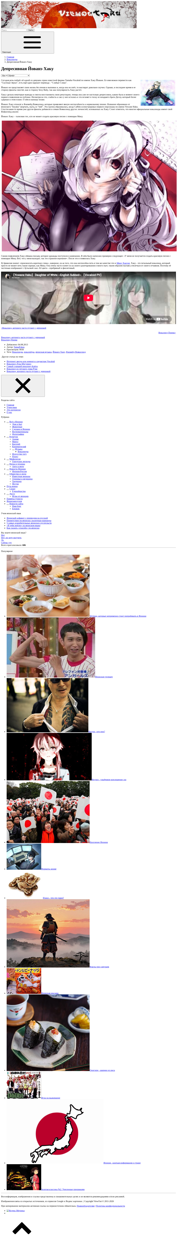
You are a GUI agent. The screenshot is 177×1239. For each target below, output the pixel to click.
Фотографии (18, 434)
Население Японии (99, 842)
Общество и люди (17, 474)
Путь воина (12, 486)
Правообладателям (85, 1206)
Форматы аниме (48, 869)
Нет (3, 535)
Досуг (12, 494)
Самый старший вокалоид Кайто (22, 366)
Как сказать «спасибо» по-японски (23, 528)
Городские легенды (21, 461)
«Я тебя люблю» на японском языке (23, 525)
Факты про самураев (99, 967)
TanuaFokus (19, 347)
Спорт (12, 489)
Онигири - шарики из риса (102, 1070)
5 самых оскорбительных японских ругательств (29, 523)
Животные (17, 427)
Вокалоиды (17, 352)
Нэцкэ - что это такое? (53, 898)
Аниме (15, 439)
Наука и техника (17, 464)
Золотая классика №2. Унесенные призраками (63, 1189)
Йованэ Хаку (59, 352)
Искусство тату (19, 454)
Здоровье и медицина (22, 479)
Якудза (15, 484)
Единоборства (19, 491)
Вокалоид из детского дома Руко (22, 369)
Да (2, 540)
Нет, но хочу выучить (11, 537)
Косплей (16, 444)
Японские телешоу (104, 677)
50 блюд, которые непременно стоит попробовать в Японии (118, 616)
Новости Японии (17, 469)
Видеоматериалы (20, 431)
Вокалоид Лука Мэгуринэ (19, 364)
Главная (10, 405)
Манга (15, 441)
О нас (9, 412)
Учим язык (12, 407)
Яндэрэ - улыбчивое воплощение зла (109, 779)
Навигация (6, 52)
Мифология (14, 459)
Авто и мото (18, 466)
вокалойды (29, 352)
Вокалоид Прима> (167, 333)
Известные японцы (21, 476)
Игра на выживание (50, 1098)
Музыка (18, 449)
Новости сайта (16, 504)
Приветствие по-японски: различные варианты (29, 520)
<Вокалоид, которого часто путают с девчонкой (23, 328)
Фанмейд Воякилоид (76, 352)
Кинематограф (19, 446)
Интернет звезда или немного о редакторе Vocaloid (31, 361)
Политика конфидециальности (110, 1206)
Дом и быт (17, 424)
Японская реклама (49, 993)
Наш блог (16, 506)
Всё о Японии (16, 422)
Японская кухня (14, 501)
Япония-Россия (19, 471)
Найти (30, 30)
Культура (13, 436)
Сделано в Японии (21, 429)
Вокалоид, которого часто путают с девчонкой (23, 337)
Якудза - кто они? (96, 731)
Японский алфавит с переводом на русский (27, 518)
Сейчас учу (6, 542)
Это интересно (14, 410)
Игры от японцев (20, 496)
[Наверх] (22, 1236)
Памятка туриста (15, 499)
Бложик (15, 508)
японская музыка (44, 352)
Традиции (17, 481)
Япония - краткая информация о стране (122, 1163)
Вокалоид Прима (9, 340)
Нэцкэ (15, 456)
